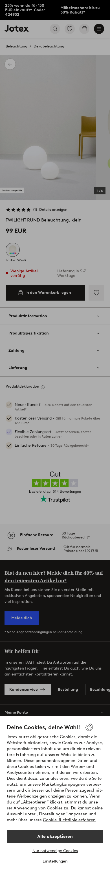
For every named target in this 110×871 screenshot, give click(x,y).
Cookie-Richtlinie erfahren (69, 819)
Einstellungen (55, 861)
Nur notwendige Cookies (55, 850)
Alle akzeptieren (55, 836)
